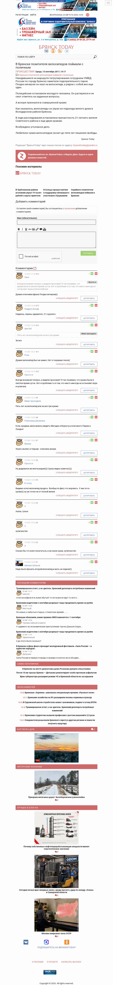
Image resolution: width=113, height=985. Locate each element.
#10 (37, 372)
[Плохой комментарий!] (96, 273)
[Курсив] (22, 229)
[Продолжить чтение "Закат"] (56, 748)
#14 (37, 274)
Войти (33, 15)
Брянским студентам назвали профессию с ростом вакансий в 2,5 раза (60, 715)
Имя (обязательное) (27, 218)
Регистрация (22, 15)
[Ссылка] (37, 229)
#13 (37, 306)
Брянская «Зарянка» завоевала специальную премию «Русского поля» (60, 692)
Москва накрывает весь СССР (56, 933)
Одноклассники (66, 942)
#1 (37, 562)
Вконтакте (26, 942)
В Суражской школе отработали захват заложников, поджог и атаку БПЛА (60, 702)
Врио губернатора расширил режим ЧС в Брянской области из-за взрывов (56, 676)
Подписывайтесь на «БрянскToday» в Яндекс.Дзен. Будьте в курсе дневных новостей (60, 156)
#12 (37, 325)
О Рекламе (37, 962)
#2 (37, 542)
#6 (37, 460)
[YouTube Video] (44, 229)
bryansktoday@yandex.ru (85, 145)
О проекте (52, 962)
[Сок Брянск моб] (56, 29)
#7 (37, 440)
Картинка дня (25, 729)
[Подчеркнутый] (26, 229)
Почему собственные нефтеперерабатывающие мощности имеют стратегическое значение (56, 847)
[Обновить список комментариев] (35, 268)
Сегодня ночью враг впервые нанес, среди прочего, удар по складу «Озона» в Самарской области (56, 891)
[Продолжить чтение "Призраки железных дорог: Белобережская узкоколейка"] (56, 782)
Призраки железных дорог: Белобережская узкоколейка (56, 797)
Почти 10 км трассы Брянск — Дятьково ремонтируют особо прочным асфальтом (56, 672)
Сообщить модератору (67, 298)
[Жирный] (18, 229)
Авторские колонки (29, 766)
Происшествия (25, 71)
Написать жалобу (71, 962)
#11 (37, 352)
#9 (37, 398)
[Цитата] (41, 229)
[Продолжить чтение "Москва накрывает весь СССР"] (56, 915)
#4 (37, 503)
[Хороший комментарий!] (92, 273)
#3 (37, 523)
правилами (69, 208)
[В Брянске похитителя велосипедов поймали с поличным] (56, 75)
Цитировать (89, 298)
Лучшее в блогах (27, 807)
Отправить (88, 253)
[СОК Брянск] (56, 5)
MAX (46, 942)
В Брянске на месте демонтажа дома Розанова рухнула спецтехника (56, 669)
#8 (37, 417)
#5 (37, 480)
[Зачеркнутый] (29, 229)
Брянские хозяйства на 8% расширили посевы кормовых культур (60, 697)
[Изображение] (33, 229)
